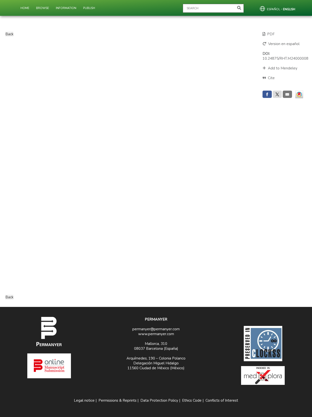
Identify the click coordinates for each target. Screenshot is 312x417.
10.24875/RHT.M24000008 (285, 56)
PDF (270, 34)
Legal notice (84, 400)
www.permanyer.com (156, 334)
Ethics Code (192, 400)
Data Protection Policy (159, 400)
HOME (24, 8)
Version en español (283, 43)
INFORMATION (66, 8)
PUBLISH (89, 8)
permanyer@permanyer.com (156, 329)
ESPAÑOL (273, 9)
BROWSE (42, 8)
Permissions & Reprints (117, 400)
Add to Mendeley (281, 68)
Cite (271, 78)
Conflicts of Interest (221, 400)
